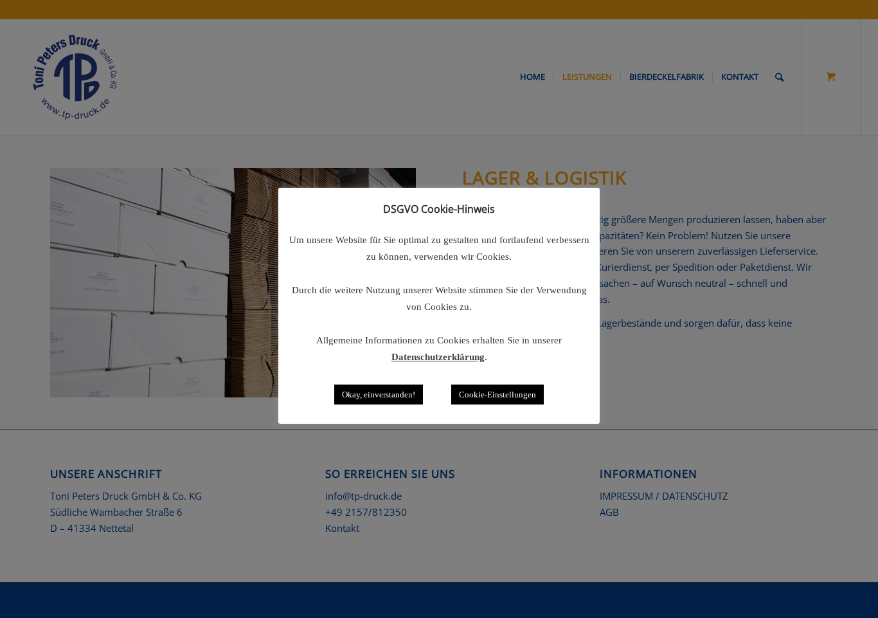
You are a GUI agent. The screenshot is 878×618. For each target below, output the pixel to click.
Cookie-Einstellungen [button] (497, 394)
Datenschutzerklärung (438, 357)
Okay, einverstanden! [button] (378, 394)
